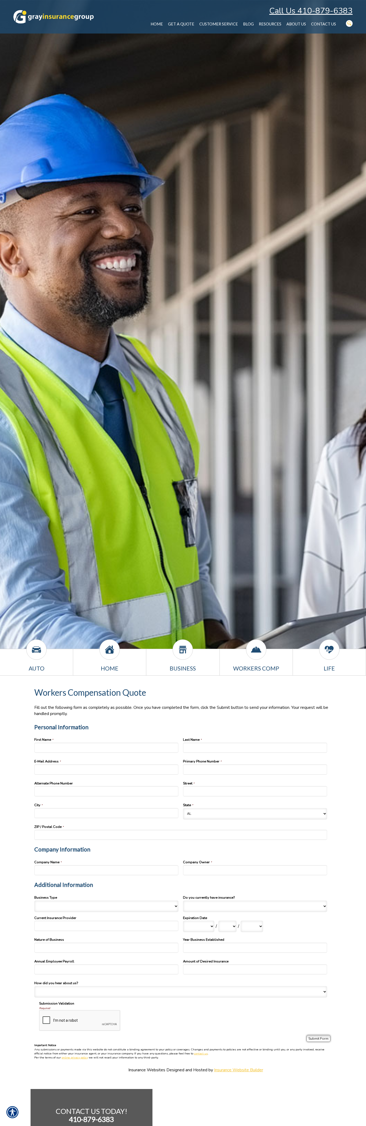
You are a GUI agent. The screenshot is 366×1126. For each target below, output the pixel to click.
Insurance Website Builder (238, 1070)
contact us (201, 1053)
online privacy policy (75, 1057)
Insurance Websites (146, 1070)
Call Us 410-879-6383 (311, 10)
